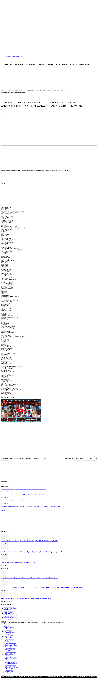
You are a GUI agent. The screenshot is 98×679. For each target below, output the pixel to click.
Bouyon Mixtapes (10, 670)
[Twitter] (94, 53)
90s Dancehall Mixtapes (11, 661)
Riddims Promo (7, 631)
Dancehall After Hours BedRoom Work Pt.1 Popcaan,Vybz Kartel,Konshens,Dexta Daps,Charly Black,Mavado (24, 494)
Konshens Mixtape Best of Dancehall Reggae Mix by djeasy (14, 500)
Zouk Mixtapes (9, 671)
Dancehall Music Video (11, 645)
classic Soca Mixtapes (11, 665)
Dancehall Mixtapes (15, 90)
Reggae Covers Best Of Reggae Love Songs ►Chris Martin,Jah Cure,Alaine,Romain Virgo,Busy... (29, 578)
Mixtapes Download (12, 92)
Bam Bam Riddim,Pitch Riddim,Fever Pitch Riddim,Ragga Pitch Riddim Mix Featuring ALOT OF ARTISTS (24, 489)
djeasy (5, 109)
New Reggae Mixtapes (11, 666)
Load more (3, 510)
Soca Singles (9, 630)
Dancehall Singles (10, 627)
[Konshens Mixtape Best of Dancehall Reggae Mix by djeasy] (4, 560)
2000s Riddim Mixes (11, 650)
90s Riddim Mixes (10, 649)
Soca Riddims (9, 635)
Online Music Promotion (9, 672)
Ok (40, 677)
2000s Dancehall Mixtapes (12, 663)
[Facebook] (90, 53)
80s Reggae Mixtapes (11, 657)
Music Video (6, 641)
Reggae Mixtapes (10, 639)
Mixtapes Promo (7, 90)
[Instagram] (92, 53)
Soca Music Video (10, 644)
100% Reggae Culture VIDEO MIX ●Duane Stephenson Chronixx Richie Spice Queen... (27, 598)
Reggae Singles (9, 628)
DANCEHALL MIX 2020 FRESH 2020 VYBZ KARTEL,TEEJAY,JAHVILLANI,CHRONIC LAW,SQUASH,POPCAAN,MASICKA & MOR (31, 506)
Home (2, 90)
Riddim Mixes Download (9, 646)
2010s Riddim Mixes (11, 652)
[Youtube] (96, 53)
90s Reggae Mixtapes (11, 659)
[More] (33, 113)
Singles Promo (6, 626)
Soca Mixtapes (9, 640)
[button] (95, 65)
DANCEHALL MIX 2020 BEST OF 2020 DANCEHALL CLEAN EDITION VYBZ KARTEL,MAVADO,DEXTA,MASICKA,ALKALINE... (42, 588)
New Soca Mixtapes (10, 668)
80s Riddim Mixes (10, 648)
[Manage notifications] (3, 676)
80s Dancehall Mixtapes (11, 658)
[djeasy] (1, 110)
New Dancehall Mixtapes (21, 92)
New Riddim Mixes (10, 653)
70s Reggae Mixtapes (11, 656)
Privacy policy (44, 677)
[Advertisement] (56, 59)
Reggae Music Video (11, 643)
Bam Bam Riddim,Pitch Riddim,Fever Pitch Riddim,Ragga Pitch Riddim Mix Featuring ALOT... (29, 541)
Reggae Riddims (10, 634)
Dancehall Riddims (10, 632)
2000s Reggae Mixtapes (11, 662)
